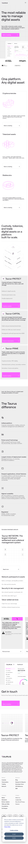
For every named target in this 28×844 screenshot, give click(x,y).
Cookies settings (14, 830)
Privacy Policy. (7, 826)
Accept (14, 834)
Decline (14, 838)
